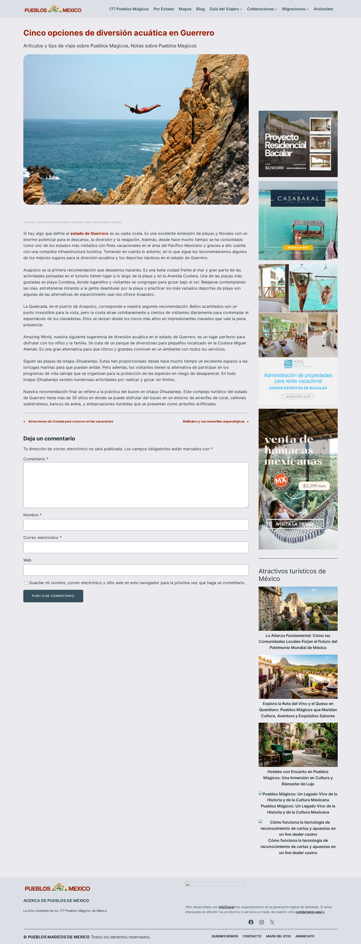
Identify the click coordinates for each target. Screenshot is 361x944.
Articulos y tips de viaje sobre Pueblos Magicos (75, 46)
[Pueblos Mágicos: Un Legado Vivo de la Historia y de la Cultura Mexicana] (298, 797)
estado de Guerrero (89, 233)
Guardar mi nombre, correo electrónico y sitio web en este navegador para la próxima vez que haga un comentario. (137, 582)
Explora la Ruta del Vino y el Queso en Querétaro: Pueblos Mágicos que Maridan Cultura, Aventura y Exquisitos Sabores (298, 709)
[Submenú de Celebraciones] (276, 9)
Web (27, 560)
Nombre (32, 514)
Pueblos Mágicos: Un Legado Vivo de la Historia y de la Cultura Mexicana (298, 809)
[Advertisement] (298, 67)
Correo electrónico (42, 537)
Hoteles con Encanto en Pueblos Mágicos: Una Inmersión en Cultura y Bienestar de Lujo (298, 777)
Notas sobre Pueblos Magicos (163, 46)
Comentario (35, 458)
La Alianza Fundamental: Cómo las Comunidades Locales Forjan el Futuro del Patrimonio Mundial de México (298, 641)
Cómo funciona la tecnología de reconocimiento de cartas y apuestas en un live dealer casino (298, 846)
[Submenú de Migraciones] (307, 9)
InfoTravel (226, 907)
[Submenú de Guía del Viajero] (241, 9)
